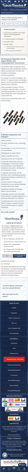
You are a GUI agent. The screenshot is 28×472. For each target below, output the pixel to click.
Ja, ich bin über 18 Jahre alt (19, 256)
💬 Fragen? (22, 464)
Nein (7, 256)
